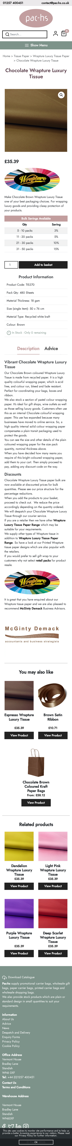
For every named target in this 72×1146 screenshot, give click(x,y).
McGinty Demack (31, 608)
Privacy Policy (11, 1041)
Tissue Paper (21, 56)
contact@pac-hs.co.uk (55, 3)
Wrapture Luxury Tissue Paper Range (35, 522)
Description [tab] (28, 348)
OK (36, 1142)
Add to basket (43, 265)
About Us (8, 1019)
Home (6, 56)
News (5, 1028)
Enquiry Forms (11, 1037)
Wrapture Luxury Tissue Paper (51, 56)
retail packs (43, 560)
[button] (61, 95)
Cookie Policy (11, 1046)
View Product (19, 735)
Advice (6, 1023)
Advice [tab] (51, 348)
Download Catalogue (21, 977)
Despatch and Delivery (16, 1032)
